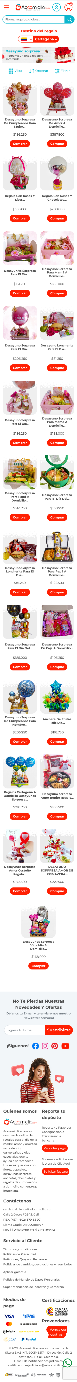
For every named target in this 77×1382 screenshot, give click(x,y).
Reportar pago (55, 1148)
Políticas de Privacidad (19, 1254)
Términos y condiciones (20, 1249)
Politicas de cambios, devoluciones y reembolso (37, 1264)
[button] (20, 122)
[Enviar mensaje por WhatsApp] (67, 1362)
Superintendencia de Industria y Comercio (33, 1287)
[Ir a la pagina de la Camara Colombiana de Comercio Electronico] (57, 1311)
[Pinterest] (54, 1045)
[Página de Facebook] (35, 1045)
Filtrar (65, 71)
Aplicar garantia (14, 1272)
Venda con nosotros (57, 1332)
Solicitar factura (56, 1171)
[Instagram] (45, 1045)
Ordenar (41, 71)
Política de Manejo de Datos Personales (31, 1279)
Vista (18, 71)
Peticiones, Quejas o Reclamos (25, 1259)
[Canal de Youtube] (65, 1045)
